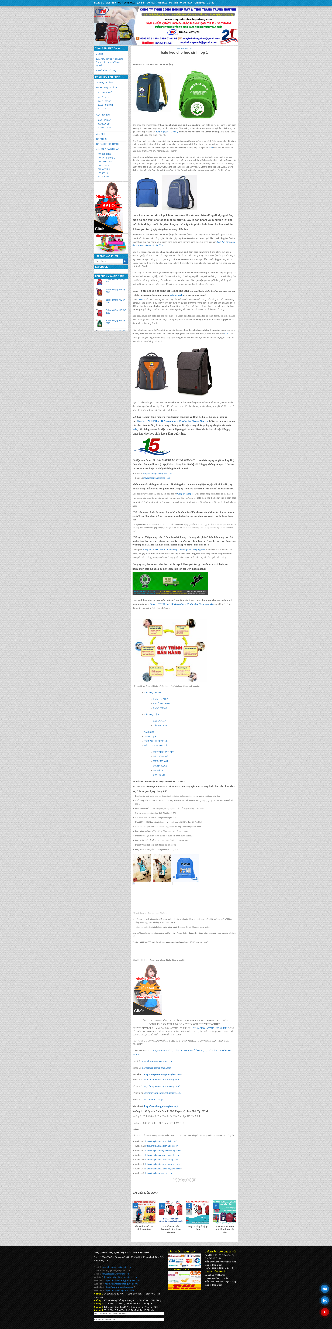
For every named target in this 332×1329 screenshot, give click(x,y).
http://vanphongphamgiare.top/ (161, 1106)
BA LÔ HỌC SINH (105, 105)
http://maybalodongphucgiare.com (162, 1074)
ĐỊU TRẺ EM (103, 177)
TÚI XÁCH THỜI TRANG (107, 144)
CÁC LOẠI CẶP (103, 115)
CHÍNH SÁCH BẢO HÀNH (167, 3)
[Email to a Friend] (184, 1180)
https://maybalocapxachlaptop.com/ (161, 1146)
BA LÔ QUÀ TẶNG (104, 82)
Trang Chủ (99, 3)
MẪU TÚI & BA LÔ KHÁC (107, 149)
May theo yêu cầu (126, 3)
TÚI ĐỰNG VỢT (105, 165)
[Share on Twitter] (180, 1180)
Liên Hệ (210, 3)
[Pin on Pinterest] (189, 1180)
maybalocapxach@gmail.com (156, 478)
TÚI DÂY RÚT (104, 173)
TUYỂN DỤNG (199, 3)
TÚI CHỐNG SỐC (105, 162)
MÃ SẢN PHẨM (185, 3)
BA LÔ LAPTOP (104, 101)
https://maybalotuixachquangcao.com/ (162, 1164)
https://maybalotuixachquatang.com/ (161, 1079)
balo (211, 148)
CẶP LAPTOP (103, 124)
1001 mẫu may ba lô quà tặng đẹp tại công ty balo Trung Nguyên (109, 62)
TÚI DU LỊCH (102, 139)
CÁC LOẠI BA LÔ (104, 92)
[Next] (237, 1220)
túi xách (178, 295)
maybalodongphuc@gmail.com (157, 473)
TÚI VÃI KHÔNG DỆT (107, 158)
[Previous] (132, 1220)
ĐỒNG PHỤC (222, 1028)
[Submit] (125, 261)
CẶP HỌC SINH (104, 128)
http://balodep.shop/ (153, 1099)
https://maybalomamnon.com (158, 1173)
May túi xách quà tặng (106, 70)
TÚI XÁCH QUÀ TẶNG (106, 87)
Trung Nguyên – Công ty (166, 132)
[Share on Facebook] (175, 1180)
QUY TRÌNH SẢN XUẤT (146, 3)
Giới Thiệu (111, 3)
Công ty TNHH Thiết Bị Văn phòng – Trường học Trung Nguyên (174, 549)
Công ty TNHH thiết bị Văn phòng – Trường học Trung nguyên (182, 604)
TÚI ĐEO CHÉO (104, 154)
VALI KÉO (100, 134)
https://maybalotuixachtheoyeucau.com (163, 1169)
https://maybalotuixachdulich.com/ (160, 1141)
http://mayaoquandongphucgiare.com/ (162, 1092)
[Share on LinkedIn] (194, 1180)
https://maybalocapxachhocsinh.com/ (162, 1155)
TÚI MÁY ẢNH (104, 169)
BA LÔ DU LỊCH (104, 97)
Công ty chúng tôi (185, 493)
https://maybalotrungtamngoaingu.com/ (163, 1150)
